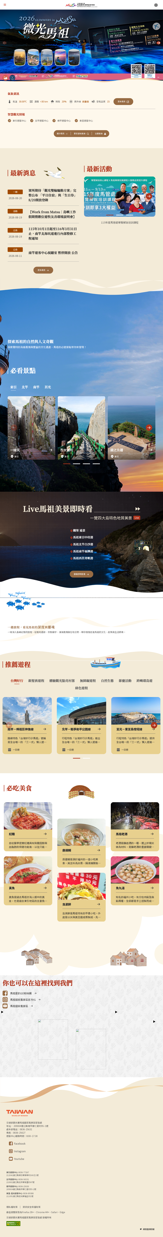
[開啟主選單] (5, 5)
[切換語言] (156, 5)
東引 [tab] (13, 387)
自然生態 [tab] (107, 680)
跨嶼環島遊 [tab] (144, 680)
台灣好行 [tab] (17, 680)
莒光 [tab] (48, 387)
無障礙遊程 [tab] (88, 680)
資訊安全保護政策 (31, 1206)
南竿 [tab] (36, 387)
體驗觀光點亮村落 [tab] (62, 680)
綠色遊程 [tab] (81, 688)
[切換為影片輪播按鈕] (12, 78)
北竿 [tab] (25, 387)
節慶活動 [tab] (125, 680)
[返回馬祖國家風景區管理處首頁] (81, 5)
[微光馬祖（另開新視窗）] (81, 46)
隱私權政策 (12, 1206)
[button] (158, 42)
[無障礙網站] (13, 1223)
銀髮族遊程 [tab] (36, 680)
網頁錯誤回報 (148, 1229)
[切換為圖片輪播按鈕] (5, 78)
